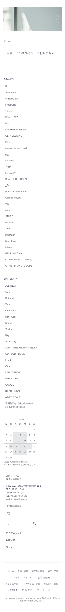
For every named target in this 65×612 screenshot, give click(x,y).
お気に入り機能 (51, 584)
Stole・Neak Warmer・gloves (21, 347)
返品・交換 (53, 571)
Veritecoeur (11, 92)
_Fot (7, 185)
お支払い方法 (38, 571)
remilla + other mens (16, 191)
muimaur (10, 234)
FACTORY (10, 105)
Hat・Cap (10, 316)
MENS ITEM (11, 378)
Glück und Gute (13, 253)
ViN (7, 203)
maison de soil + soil (16, 148)
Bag (7, 335)
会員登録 (10, 540)
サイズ (16, 577)
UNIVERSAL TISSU (15, 129)
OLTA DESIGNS (13, 135)
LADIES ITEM (12, 372)
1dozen (9, 111)
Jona (7, 228)
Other (8, 366)
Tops (7, 304)
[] (35, 523)
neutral (9, 222)
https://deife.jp (15, 506)
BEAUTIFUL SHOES (16, 179)
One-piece (10, 310)
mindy (8, 210)
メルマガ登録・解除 (31, 584)
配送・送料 (23, 571)
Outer (8, 292)
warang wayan (13, 197)
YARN (8, 166)
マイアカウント (14, 533)
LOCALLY (10, 173)
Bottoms (9, 298)
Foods (8, 360)
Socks (8, 329)
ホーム (7, 41)
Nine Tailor (10, 241)
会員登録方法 (12, 584)
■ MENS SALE (12, 397)
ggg (7, 154)
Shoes (8, 323)
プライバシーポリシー (46, 590)
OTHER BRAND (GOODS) (19, 265)
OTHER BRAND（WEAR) (18, 259)
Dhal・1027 (11, 117)
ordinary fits (11, 98)
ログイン (10, 547)
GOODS (9, 384)
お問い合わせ (44, 577)
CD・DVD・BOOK (15, 353)
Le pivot (9, 160)
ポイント (27, 577)
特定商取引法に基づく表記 (20, 590)
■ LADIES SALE (13, 391)
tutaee (8, 247)
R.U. (7, 86)
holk (7, 123)
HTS (7, 142)
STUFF (9, 216)
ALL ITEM (10, 285)
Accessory (10, 341)
